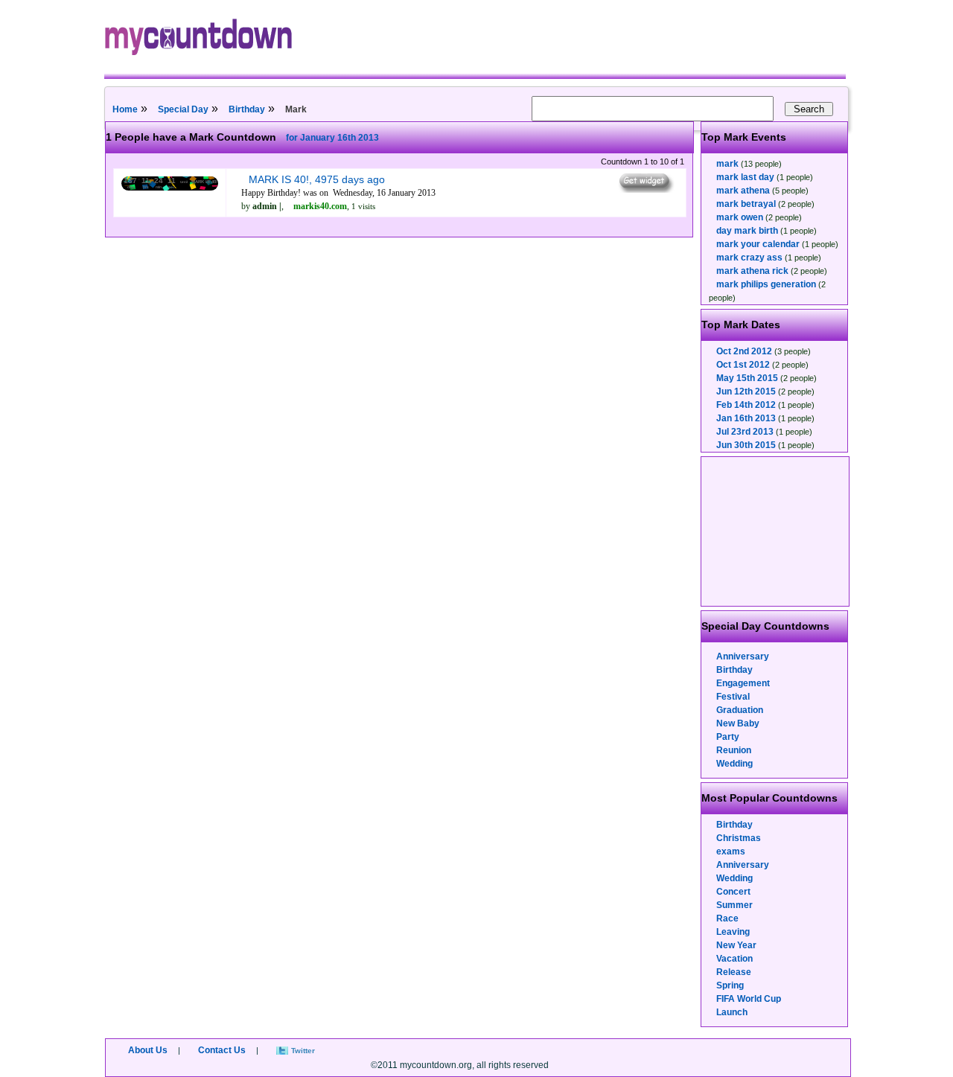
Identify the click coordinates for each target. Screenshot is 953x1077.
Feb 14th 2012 (746, 405)
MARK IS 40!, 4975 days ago (317, 179)
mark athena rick (752, 271)
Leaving (733, 932)
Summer (734, 905)
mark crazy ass (749, 257)
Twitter (303, 1050)
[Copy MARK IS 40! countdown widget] (645, 189)
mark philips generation (766, 284)
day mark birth (747, 231)
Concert (733, 891)
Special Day (183, 109)
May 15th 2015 (747, 378)
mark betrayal (746, 204)
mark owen (739, 217)
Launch (732, 1012)
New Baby (737, 723)
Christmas (738, 838)
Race (727, 918)
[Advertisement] (775, 531)
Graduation (739, 710)
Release (733, 972)
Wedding (734, 763)
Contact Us (222, 1050)
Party (727, 737)
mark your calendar (758, 244)
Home (125, 109)
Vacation (734, 958)
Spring (730, 985)
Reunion (733, 750)
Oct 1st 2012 (743, 364)
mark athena (743, 190)
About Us (148, 1050)
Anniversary (742, 656)
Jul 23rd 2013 (745, 431)
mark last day (745, 177)
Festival (733, 696)
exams (730, 851)
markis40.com (320, 206)
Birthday (247, 109)
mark (727, 164)
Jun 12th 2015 (746, 391)
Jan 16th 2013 (746, 418)
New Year (736, 945)
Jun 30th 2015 (746, 445)
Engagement (743, 683)
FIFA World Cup (748, 999)
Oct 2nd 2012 (744, 351)
